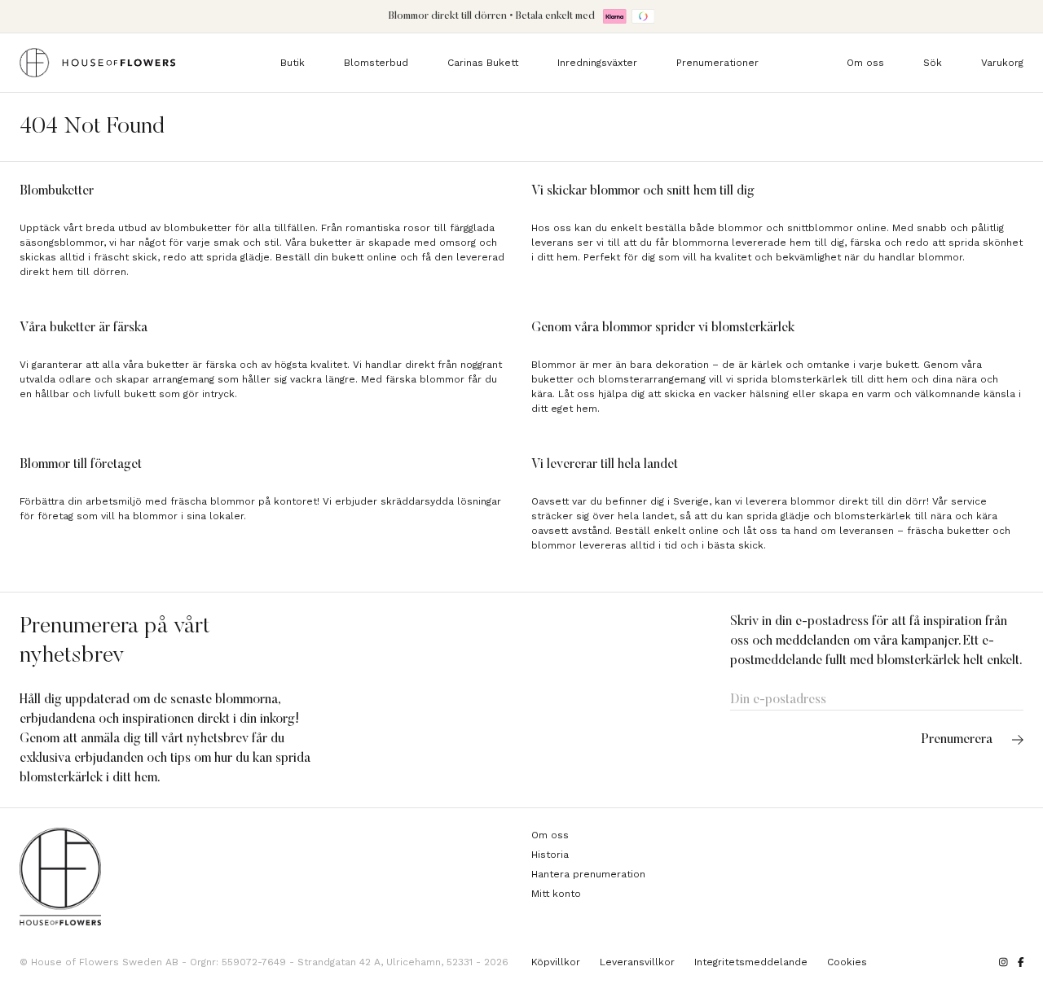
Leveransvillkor (637, 962)
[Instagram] (1003, 962)
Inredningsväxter (597, 62)
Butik (292, 62)
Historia (550, 854)
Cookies (847, 962)
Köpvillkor (555, 962)
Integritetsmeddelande (751, 962)
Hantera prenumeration (588, 874)
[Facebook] (1021, 962)
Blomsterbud (376, 62)
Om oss (865, 62)
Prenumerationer (717, 62)
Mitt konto (556, 893)
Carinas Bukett (482, 62)
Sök (932, 62)
